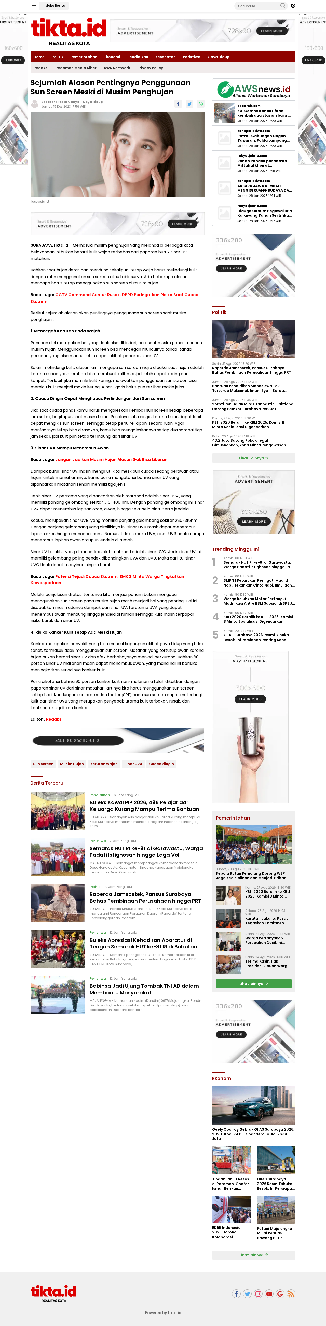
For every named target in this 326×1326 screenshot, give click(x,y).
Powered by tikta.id (163, 1312)
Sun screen (43, 763)
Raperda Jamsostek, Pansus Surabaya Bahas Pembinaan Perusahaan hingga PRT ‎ (146, 897)
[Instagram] (258, 1293)
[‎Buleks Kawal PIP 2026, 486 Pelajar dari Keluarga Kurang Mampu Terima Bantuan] (58, 811)
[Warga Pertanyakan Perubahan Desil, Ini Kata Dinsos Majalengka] (228, 941)
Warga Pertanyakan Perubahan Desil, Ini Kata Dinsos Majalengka (268, 940)
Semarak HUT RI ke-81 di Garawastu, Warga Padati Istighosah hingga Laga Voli (146, 852)
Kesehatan (165, 56)
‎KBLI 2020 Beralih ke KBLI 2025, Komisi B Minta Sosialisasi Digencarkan (248, 424)
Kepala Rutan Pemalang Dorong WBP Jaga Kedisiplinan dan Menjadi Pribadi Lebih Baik (252, 875)
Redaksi (41, 67)
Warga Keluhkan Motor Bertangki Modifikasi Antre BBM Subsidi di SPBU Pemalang (258, 601)
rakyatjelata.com (252, 156)
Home (39, 56)
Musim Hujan (72, 763)
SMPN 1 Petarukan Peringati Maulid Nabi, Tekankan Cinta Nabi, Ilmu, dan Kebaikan (258, 582)
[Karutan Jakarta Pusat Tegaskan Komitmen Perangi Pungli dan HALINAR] (228, 918)
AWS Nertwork (117, 67)
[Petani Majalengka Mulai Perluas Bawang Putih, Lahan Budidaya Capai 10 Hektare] (276, 1210)
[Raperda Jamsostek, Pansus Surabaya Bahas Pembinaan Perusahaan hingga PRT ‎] (58, 903)
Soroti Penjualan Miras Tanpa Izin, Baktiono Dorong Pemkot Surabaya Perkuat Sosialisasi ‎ (252, 406)
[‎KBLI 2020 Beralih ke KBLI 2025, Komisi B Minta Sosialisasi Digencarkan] (228, 895)
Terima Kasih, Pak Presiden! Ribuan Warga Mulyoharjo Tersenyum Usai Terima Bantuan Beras (267, 963)
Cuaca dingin (161, 763)
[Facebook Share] (178, 104)
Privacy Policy (150, 67)
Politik (57, 56)
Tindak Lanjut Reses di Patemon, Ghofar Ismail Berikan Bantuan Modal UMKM (230, 1184)
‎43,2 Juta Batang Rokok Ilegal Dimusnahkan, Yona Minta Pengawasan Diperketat (249, 442)
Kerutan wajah (104, 763)
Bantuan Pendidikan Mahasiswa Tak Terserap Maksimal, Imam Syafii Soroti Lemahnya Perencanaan (248, 388)
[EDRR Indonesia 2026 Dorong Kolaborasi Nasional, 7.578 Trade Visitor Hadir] (231, 1209)
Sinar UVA (133, 763)
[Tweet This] (189, 104)
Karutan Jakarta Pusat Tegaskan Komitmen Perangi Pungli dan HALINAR (266, 920)
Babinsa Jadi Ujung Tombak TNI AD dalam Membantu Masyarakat (144, 989)
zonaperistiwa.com (253, 131)
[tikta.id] (53, 1293)
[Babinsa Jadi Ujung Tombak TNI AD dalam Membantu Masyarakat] (58, 995)
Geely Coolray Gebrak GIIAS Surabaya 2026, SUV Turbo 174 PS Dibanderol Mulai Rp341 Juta (253, 1134)
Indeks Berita (53, 5)
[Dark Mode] (292, 6)
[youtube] (269, 1293)
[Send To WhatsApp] (201, 104)
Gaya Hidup (218, 56)
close (23, 14)
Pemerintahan (84, 56)
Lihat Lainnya (252, 458)
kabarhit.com (249, 106)
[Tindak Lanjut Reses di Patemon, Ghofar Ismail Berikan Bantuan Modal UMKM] (231, 1160)
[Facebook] (236, 1293)
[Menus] (34, 6)
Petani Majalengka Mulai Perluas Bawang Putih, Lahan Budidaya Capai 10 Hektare (274, 1233)
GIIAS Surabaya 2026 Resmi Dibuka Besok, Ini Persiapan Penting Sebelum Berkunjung (258, 637)
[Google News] (280, 1293)
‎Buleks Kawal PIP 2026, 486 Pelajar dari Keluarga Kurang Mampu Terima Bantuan (144, 806)
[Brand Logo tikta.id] (69, 31)
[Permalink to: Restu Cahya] (35, 103)
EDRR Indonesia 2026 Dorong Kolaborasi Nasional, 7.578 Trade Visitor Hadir (230, 1232)
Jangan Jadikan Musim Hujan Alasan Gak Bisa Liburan (111, 459)
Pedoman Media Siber (76, 67)
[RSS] (291, 1293)
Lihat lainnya (251, 983)
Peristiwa (191, 56)
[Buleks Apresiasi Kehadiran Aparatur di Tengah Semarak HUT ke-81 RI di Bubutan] (58, 949)
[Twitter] (247, 1293)
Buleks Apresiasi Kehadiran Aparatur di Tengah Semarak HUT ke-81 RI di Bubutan (143, 943)
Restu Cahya (68, 102)
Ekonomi (112, 56)
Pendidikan (137, 56)
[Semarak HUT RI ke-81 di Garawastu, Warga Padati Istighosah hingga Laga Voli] (58, 857)
